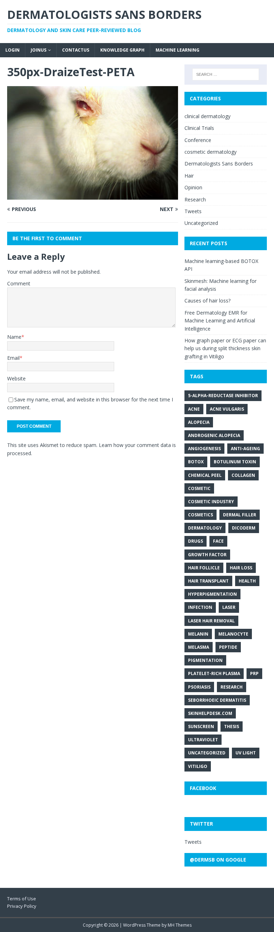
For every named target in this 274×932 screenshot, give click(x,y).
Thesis (231, 726)
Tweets (193, 211)
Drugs (195, 541)
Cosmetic (199, 488)
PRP (254, 673)
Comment (18, 283)
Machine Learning (177, 50)
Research (195, 199)
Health (247, 581)
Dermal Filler (239, 515)
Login (12, 50)
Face (218, 541)
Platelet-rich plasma (214, 673)
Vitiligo (197, 766)
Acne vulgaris (227, 409)
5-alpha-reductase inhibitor (223, 396)
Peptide (228, 647)
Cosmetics (200, 515)
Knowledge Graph (122, 50)
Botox (196, 462)
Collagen (243, 475)
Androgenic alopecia (214, 435)
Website (16, 378)
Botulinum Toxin (235, 462)
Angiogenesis (204, 449)
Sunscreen (201, 726)
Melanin (198, 634)
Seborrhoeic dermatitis (217, 700)
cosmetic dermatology (210, 151)
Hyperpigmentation (212, 594)
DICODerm (243, 528)
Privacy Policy (21, 906)
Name (14, 336)
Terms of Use (21, 898)
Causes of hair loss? (207, 300)
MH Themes (180, 925)
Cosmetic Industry (211, 502)
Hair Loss (241, 568)
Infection (200, 607)
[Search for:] (226, 74)
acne (194, 409)
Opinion (193, 187)
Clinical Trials (199, 128)
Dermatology (205, 528)
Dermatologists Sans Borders (218, 163)
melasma (198, 647)
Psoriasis (199, 687)
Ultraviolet (203, 740)
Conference (197, 140)
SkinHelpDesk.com (210, 713)
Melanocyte (233, 634)
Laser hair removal (211, 621)
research (231, 687)
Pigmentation (205, 660)
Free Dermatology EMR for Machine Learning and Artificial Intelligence (219, 320)
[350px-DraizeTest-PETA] (92, 195)
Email (13, 357)
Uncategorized (201, 223)
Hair (189, 175)
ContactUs (75, 50)
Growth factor (207, 555)
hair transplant (208, 581)
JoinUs (38, 50)
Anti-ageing (245, 449)
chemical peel (205, 475)
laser (228, 607)
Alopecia (198, 422)
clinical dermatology (207, 116)
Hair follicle (204, 568)
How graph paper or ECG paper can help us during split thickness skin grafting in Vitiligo (225, 348)
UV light (245, 753)
